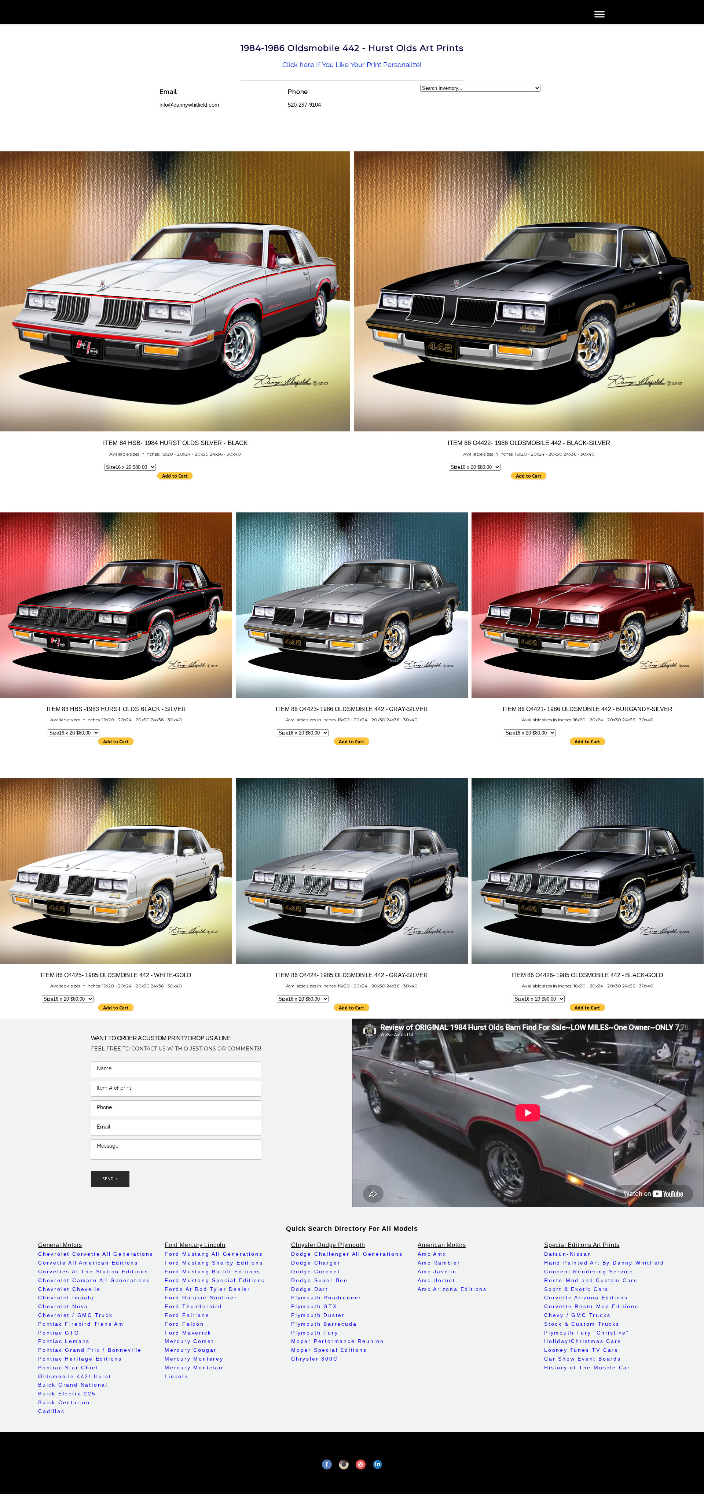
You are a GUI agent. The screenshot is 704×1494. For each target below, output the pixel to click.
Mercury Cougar (191, 1350)
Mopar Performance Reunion (337, 1341)
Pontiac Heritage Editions (80, 1359)
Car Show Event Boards (582, 1359)
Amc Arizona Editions (452, 1289)
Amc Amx (432, 1254)
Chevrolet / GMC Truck (75, 1315)
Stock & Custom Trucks (582, 1324)
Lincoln (176, 1376)
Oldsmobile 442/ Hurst (74, 1376)
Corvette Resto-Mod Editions (591, 1306)
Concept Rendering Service (589, 1271)
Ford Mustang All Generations (214, 1254)
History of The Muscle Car (587, 1367)
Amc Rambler (439, 1263)
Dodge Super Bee (319, 1280)
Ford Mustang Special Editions (215, 1280)
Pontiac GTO (59, 1333)
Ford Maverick (188, 1333)
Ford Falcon (184, 1324)
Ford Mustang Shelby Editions (214, 1263)
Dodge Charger (315, 1263)
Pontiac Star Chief (68, 1367)
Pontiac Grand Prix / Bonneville (90, 1350)
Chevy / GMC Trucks (577, 1315)
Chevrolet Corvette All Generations (95, 1254)
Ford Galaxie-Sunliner (201, 1297)
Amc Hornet (436, 1280)
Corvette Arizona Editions (586, 1297)
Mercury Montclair (194, 1367)
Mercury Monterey (194, 1359)
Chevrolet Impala (66, 1297)
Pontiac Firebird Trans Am (81, 1324)
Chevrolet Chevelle (69, 1289)
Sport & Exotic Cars (576, 1289)
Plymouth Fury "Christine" (586, 1333)
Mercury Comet (189, 1341)
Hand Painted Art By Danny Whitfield (604, 1263)
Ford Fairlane (187, 1315)
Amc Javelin (437, 1271)
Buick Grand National (73, 1385)
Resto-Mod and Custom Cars (591, 1280)
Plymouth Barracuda (324, 1324)
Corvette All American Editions (88, 1263)
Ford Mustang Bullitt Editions (213, 1271)
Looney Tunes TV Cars (581, 1350)
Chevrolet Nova (63, 1306)
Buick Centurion (64, 1402)
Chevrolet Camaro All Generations (94, 1280)
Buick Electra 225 (67, 1394)
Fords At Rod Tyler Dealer (207, 1289)
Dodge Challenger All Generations (347, 1254)
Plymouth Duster (318, 1315)
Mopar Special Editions (329, 1350)
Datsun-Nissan (567, 1254)
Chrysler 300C (314, 1359)
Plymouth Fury (314, 1333)
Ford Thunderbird (193, 1306)
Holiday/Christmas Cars (583, 1341)
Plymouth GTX (314, 1306)
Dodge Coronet (315, 1271)
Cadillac (51, 1411)
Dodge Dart (309, 1289)
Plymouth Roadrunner (326, 1297)
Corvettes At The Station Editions (93, 1271)
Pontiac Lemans (64, 1341)
